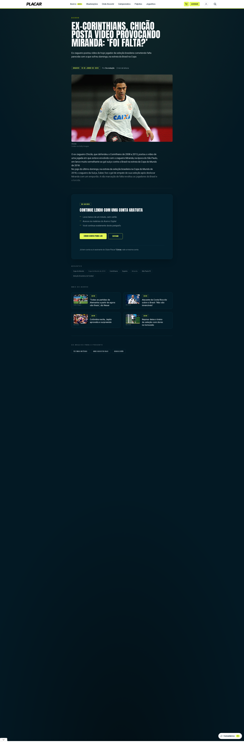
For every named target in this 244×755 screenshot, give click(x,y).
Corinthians (114, 271)
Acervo (76, 4)
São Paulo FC (146, 271)
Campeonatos (124, 4)
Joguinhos (150, 4)
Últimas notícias (80, 351)
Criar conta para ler (93, 236)
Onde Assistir (108, 4)
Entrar (115, 236)
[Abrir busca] (215, 4)
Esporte (124, 271)
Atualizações (92, 4)
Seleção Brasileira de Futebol (83, 276)
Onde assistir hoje (100, 351)
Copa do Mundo (78, 271)
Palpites (138, 4)
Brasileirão (119, 351)
